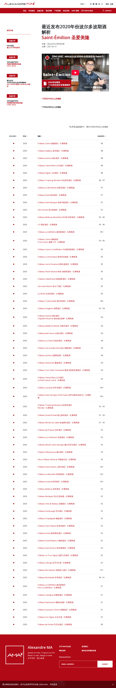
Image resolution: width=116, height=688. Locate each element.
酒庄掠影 (49, 11)
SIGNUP (105, 664)
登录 (107, 4)
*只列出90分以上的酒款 (51, 98)
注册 (111, 4)
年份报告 (32, 11)
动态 (24, 11)
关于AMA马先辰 (87, 11)
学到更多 (53, 684)
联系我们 (85, 646)
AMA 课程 (75, 11)
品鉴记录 (40, 11)
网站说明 (62, 650)
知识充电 (66, 11)
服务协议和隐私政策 (89, 650)
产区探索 (57, 11)
